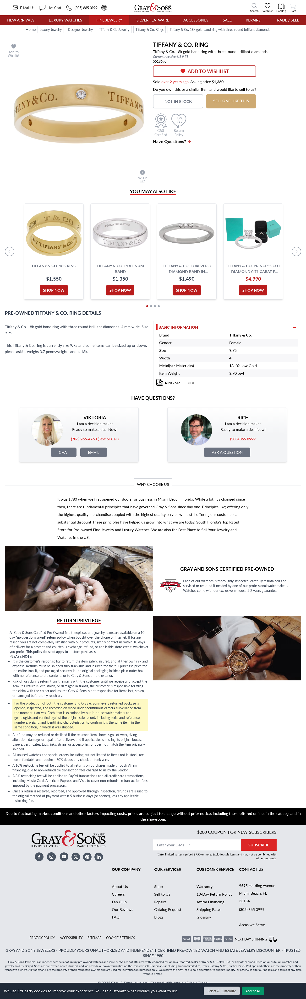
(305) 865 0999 (251, 909)
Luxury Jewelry (51, 29)
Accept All (253, 990)
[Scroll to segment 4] (159, 306)
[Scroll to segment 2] (151, 306)
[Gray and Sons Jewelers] (153, 7)
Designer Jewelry (80, 29)
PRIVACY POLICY (42, 937)
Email (93, 452)
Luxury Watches (65, 20)
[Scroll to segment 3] (155, 306)
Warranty (205, 886)
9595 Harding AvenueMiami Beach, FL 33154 (257, 893)
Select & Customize (222, 990)
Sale (227, 20)
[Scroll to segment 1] (147, 306)
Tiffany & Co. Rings (150, 29)
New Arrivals (20, 20)
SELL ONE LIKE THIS (231, 100)
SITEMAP (94, 937)
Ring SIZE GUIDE (180, 382)
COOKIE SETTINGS (120, 937)
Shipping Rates (209, 909)
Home (31, 29)
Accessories (195, 20)
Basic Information (178, 327)
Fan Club (119, 901)
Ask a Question (227, 452)
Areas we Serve (252, 924)
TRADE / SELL (287, 20)
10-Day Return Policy (214, 894)
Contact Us (251, 869)
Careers (118, 894)
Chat (64, 452)
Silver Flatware (153, 20)
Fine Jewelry (109, 20)
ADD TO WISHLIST (208, 71)
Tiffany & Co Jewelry (114, 29)
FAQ (116, 917)
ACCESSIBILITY (71, 937)
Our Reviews (122, 909)
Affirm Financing (210, 901)
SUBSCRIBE (258, 845)
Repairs (253, 20)
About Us (120, 886)
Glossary (204, 917)
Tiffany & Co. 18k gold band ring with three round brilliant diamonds (220, 29)
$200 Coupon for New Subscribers (237, 832)
